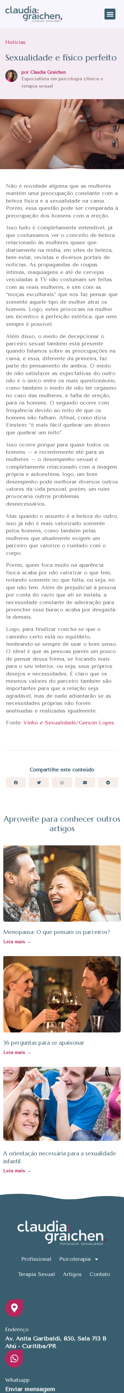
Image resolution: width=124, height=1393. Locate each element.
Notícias (15, 42)
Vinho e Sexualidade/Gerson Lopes (68, 722)
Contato (100, 1274)
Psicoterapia (75, 1259)
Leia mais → (17, 942)
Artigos (72, 1274)
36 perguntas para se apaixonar (43, 1042)
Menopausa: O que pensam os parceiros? (56, 932)
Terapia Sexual (36, 1274)
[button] (109, 14)
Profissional (36, 1259)
